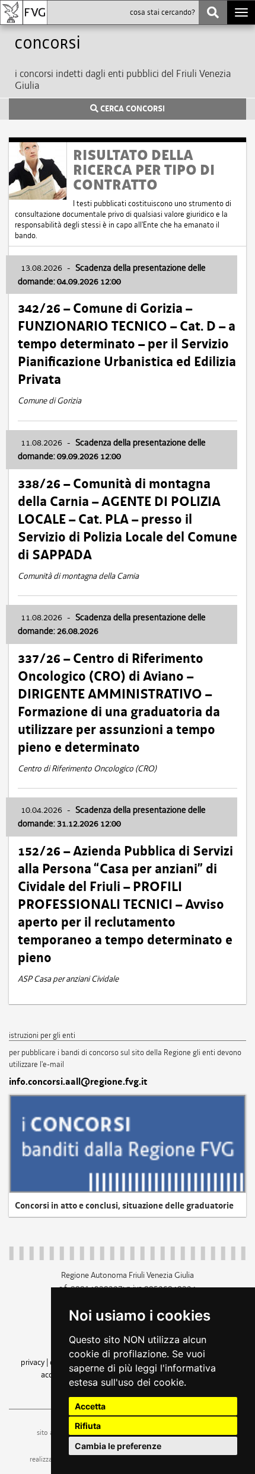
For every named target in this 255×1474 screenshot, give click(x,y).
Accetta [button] (90, 1406)
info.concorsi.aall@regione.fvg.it (78, 1081)
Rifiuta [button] (88, 1426)
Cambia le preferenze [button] (118, 1446)
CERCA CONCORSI (131, 109)
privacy (32, 1362)
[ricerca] (213, 12)
